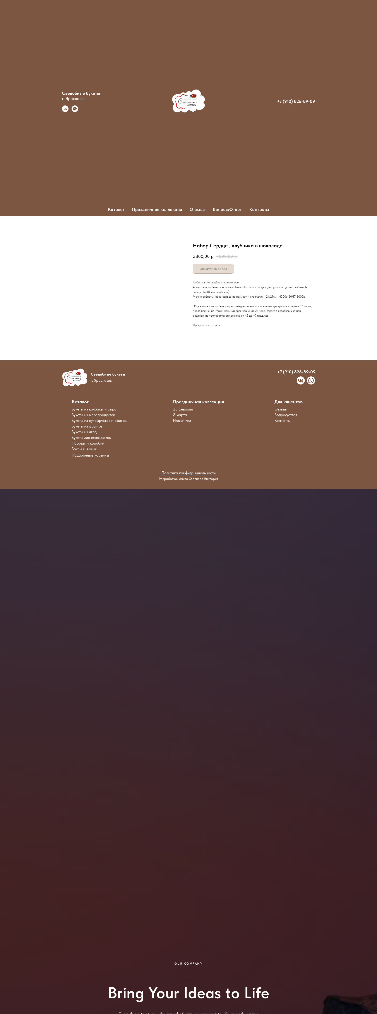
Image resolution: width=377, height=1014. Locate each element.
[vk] (65, 111)
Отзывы (198, 209)
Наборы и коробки (88, 443)
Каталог (80, 401)
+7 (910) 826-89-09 (296, 101)
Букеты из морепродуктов (93, 414)
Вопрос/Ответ (227, 209)
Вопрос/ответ (285, 414)
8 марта (180, 414)
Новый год (182, 420)
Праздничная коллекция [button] (157, 209)
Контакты (259, 209)
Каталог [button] (116, 209)
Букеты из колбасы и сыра (94, 409)
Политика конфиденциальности (188, 473)
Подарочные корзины (90, 455)
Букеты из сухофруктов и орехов (99, 420)
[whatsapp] (75, 111)
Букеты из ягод (84, 431)
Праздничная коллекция (198, 401)
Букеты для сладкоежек (91, 437)
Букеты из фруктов (87, 426)
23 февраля (183, 409)
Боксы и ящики (84, 449)
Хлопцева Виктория (203, 479)
